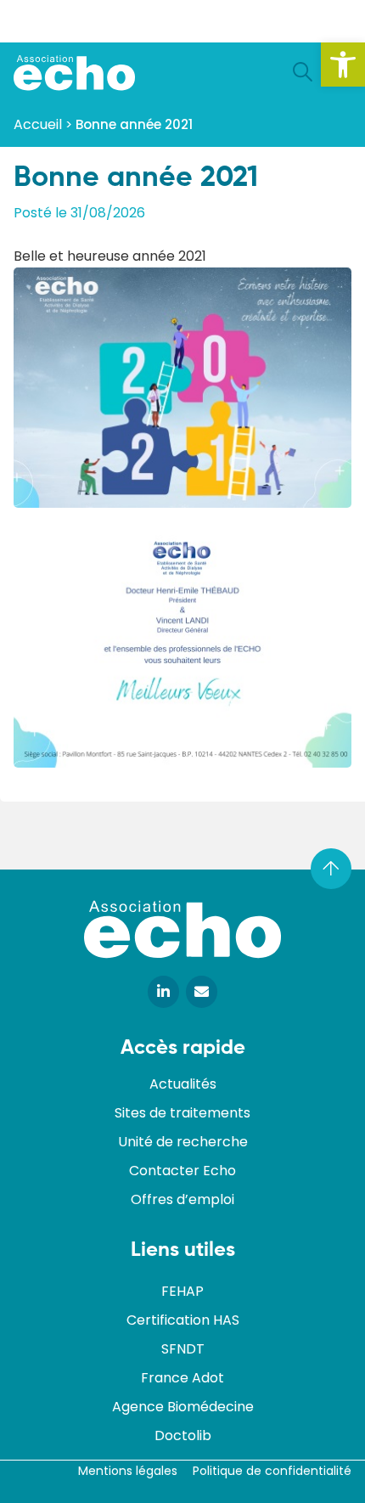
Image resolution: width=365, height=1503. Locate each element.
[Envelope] (201, 991)
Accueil (38, 124)
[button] (343, 64)
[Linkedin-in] (163, 991)
